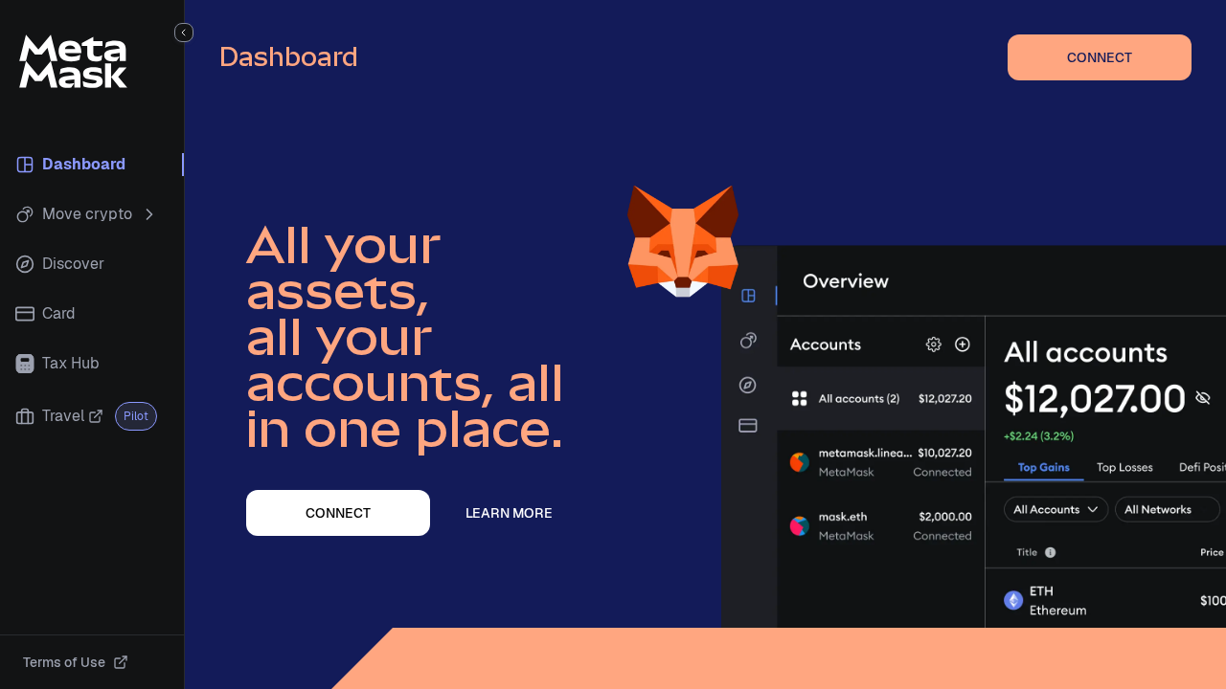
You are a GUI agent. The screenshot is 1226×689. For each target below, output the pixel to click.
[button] (183, 32)
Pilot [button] (136, 416)
